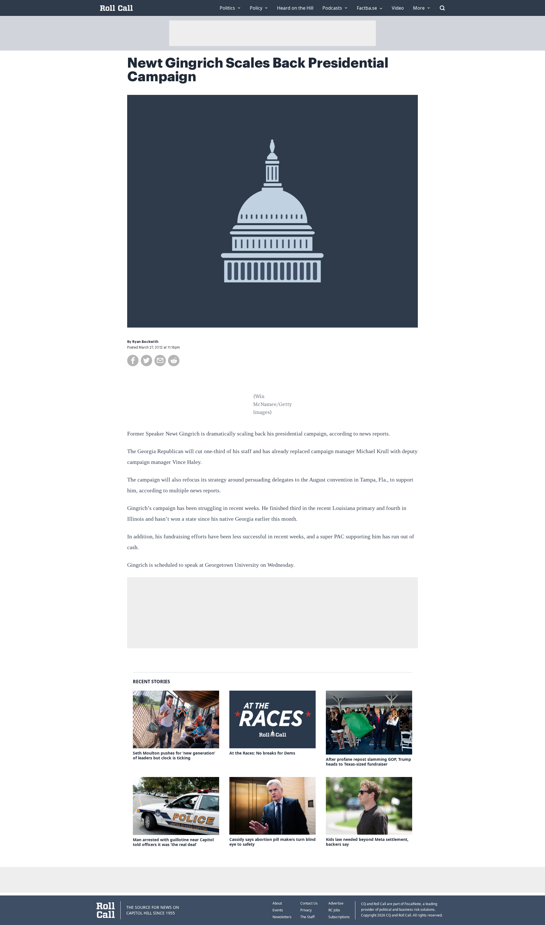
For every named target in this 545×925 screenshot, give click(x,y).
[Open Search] (442, 8)
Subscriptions (339, 916)
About (277, 903)
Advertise (335, 903)
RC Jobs (334, 910)
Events (277, 910)
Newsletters (282, 916)
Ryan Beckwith (145, 341)
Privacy (306, 910)
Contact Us (309, 903)
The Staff (307, 916)
